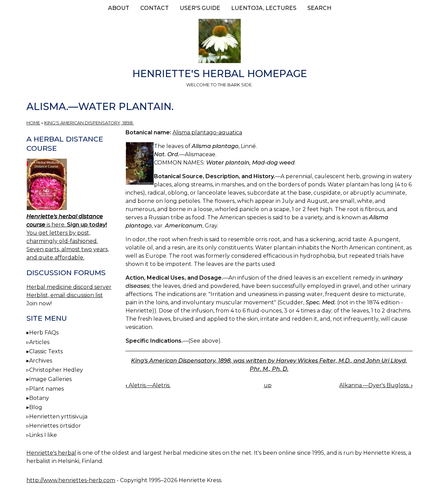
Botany (39, 398)
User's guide (200, 8)
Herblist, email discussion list (64, 295)
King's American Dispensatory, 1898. (89, 122)
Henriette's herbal (51, 453)
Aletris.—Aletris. (148, 385)
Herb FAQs (44, 332)
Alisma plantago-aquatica (207, 132)
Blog (35, 407)
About (118, 8)
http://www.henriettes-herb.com (70, 480)
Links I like (43, 435)
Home (33, 122)
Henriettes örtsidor (55, 425)
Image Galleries (50, 379)
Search (319, 8)
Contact (154, 8)
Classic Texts (46, 351)
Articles (39, 342)
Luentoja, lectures (263, 8)
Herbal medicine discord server (68, 287)
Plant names (46, 388)
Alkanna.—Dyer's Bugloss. (376, 385)
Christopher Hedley (56, 370)
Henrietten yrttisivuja (58, 416)
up (268, 385)
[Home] (219, 42)
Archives (40, 360)
